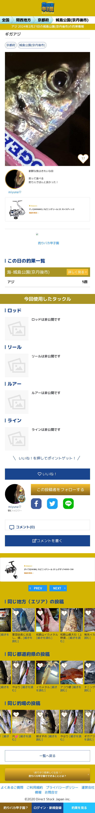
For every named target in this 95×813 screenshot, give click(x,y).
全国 (5, 20)
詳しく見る (76, 272)
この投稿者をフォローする (60, 489)
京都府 (43, 20)
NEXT (57, 588)
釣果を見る (79, 808)
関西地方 (23, 20)
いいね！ (49, 474)
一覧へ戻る (47, 756)
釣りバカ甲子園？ (15, 808)
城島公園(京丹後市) (72, 20)
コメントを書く (50, 540)
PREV (38, 588)
